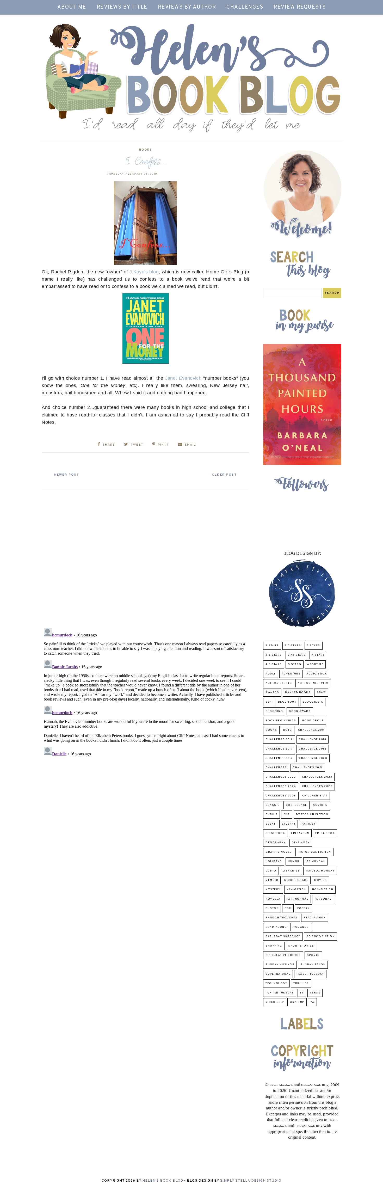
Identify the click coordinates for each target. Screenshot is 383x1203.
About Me (71, 7)
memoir (271, 880)
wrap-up (297, 1002)
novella (273, 899)
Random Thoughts (281, 917)
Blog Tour (287, 702)
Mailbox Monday (320, 871)
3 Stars (313, 645)
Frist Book (325, 833)
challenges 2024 (280, 786)
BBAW (321, 692)
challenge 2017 (279, 749)
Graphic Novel (278, 852)
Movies (320, 880)
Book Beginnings (280, 720)
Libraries (291, 871)
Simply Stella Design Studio (250, 1181)
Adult (270, 674)
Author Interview (313, 683)
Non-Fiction (322, 889)
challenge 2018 (312, 749)
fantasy (308, 824)
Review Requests (300, 7)
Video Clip (274, 1002)
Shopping (273, 946)
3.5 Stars (273, 655)
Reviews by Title (122, 7)
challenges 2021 (308, 767)
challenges (276, 767)
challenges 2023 (317, 777)
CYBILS (271, 814)
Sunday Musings (279, 964)
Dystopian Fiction (312, 814)
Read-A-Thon (315, 917)
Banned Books (298, 692)
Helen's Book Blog (162, 1181)
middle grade (296, 880)
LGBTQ (270, 871)
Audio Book (316, 674)
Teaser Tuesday (310, 974)
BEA (268, 702)
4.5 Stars (273, 664)
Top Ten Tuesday (279, 993)
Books (145, 150)
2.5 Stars (293, 645)
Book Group (313, 720)
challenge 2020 (313, 758)
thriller (301, 983)
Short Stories (301, 946)
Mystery (273, 889)
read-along (276, 927)
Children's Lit (315, 795)
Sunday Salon (312, 964)
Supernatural (278, 974)
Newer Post (66, 475)
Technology (276, 983)
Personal (323, 899)
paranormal (297, 899)
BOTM (287, 730)
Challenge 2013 (312, 739)
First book (275, 833)
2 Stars (272, 645)
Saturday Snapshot (282, 936)
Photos (272, 908)
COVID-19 (320, 805)
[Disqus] (145, 556)
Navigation (296, 889)
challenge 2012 (279, 739)
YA (312, 1002)
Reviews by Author (187, 7)
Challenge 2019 (279, 758)
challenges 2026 (280, 795)
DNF (286, 814)
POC (288, 908)
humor (294, 861)
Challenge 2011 (311, 730)
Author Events (278, 683)
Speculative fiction (283, 955)
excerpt (289, 824)
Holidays (273, 861)
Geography (275, 842)
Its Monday (315, 861)
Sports (313, 955)
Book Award (300, 711)
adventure (291, 674)
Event (270, 824)
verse (315, 993)
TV (302, 993)
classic (272, 805)
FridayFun (300, 833)
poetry (303, 908)
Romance (301, 927)
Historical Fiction (314, 852)
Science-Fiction (320, 936)
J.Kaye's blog (144, 271)
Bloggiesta (312, 702)
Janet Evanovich (183, 378)
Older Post (224, 475)
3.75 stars (297, 655)
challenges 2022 (280, 777)
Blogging (274, 711)
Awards (272, 692)
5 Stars (294, 664)
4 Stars (318, 655)
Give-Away (301, 842)
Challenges (244, 7)
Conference (296, 805)
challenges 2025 (317, 786)
